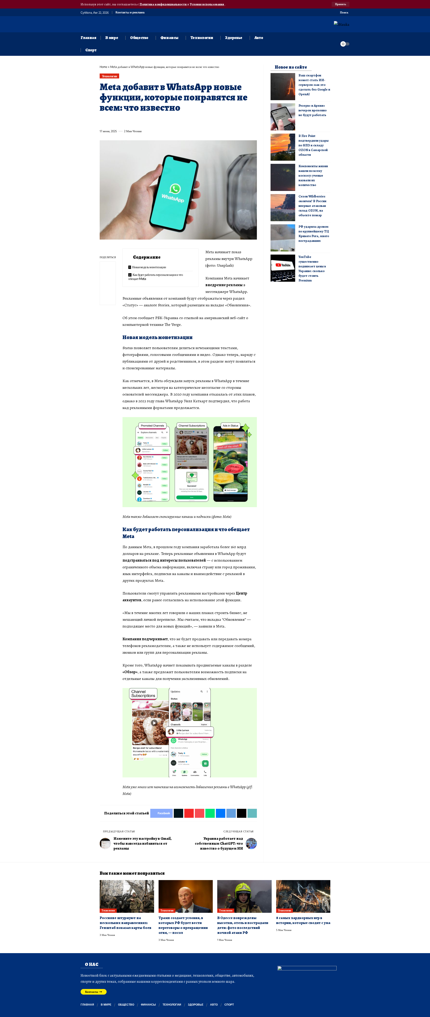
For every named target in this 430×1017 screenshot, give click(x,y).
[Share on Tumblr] (152, 120)
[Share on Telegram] (177, 120)
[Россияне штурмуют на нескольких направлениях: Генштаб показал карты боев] (127, 896)
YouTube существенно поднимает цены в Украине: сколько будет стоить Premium (312, 269)
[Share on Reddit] (161, 120)
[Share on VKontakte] (169, 120)
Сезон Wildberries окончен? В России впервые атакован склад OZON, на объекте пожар (312, 205)
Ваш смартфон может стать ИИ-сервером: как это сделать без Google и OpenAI (314, 84)
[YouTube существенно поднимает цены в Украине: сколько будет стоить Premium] (283, 268)
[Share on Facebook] (103, 120)
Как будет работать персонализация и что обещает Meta (155, 277)
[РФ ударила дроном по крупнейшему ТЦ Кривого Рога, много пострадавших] (283, 237)
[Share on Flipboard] (119, 120)
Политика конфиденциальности (163, 4)
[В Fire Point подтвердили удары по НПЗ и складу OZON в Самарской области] (283, 147)
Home (103, 67)
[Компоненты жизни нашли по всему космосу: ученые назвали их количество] (283, 177)
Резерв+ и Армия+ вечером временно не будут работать (313, 110)
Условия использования (207, 4)
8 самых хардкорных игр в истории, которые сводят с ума (303, 920)
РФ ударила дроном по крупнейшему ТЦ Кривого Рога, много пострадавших (314, 233)
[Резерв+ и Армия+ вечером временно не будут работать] (283, 116)
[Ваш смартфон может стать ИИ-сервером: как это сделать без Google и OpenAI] (283, 86)
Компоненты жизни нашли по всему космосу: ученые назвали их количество (313, 175)
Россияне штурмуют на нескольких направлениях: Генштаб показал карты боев (125, 922)
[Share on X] (111, 120)
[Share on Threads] (186, 120)
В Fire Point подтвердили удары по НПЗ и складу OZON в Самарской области (314, 145)
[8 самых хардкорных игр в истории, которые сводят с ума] (303, 896)
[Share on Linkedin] (144, 120)
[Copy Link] (194, 120)
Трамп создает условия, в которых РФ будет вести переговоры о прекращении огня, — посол (183, 925)
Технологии (109, 76)
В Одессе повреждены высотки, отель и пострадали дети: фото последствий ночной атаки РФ (242, 925)
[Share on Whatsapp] (136, 120)
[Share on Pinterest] (128, 120)
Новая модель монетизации (149, 267)
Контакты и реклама (130, 12)
